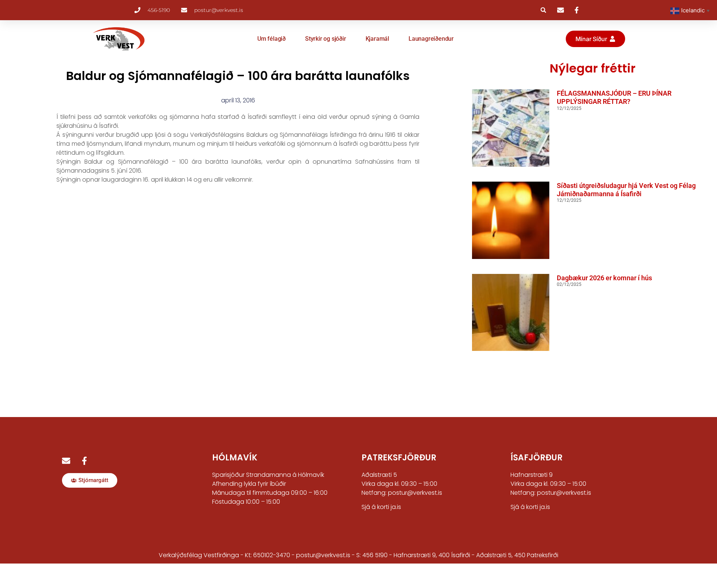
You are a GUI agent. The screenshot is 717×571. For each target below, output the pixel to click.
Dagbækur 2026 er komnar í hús (604, 278)
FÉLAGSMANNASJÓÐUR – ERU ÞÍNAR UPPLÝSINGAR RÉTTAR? (614, 97)
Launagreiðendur (431, 38)
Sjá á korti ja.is (381, 507)
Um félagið (271, 38)
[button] (543, 10)
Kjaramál (377, 38)
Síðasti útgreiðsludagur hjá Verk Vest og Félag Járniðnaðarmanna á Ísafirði (626, 190)
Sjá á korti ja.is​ (530, 507)
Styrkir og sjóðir (325, 38)
